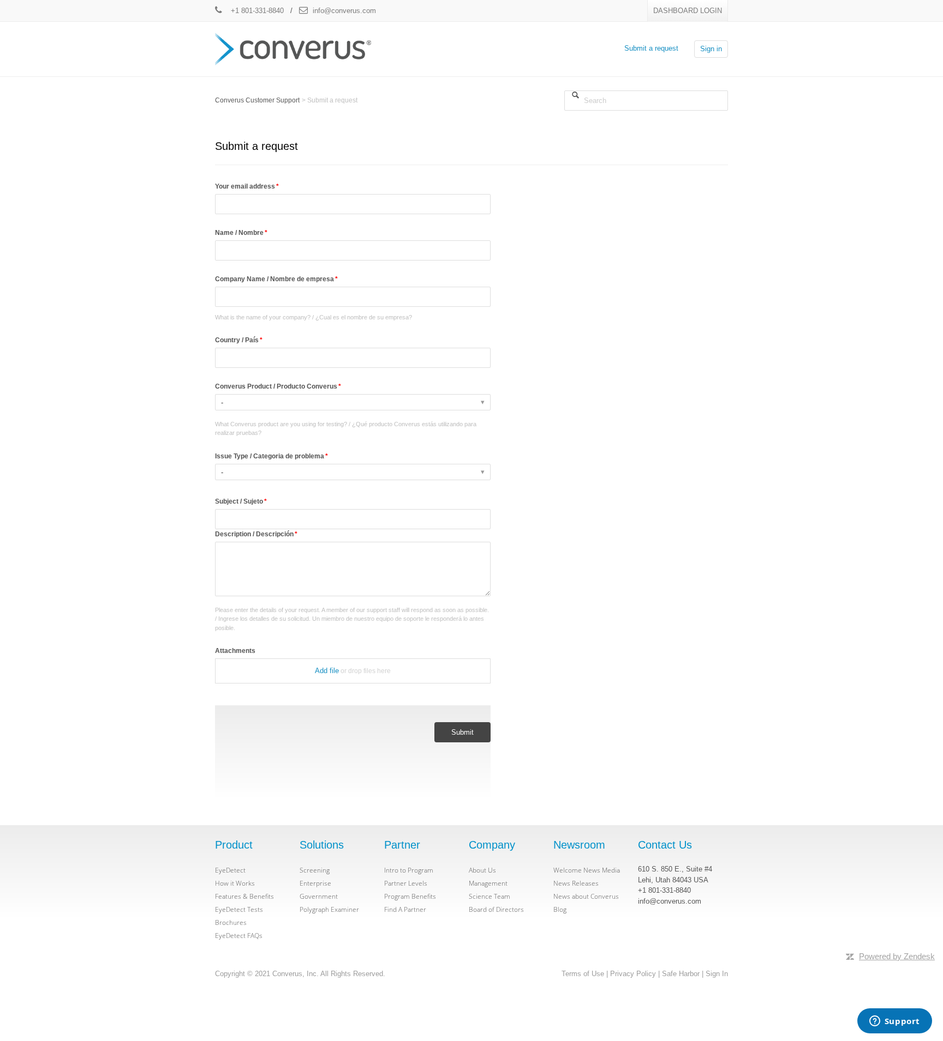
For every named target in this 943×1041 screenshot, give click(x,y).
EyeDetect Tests (239, 909)
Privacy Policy (633, 974)
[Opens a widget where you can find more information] (894, 1022)
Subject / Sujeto (239, 501)
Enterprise (315, 883)
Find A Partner (405, 909)
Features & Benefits (244, 896)
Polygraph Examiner (329, 909)
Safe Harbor (681, 974)
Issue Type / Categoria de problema (269, 456)
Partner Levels (405, 883)
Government (319, 896)
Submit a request (651, 48)
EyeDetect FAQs (238, 935)
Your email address (245, 186)
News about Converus (586, 896)
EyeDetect (230, 870)
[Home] (293, 48)
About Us (482, 870)
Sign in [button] (711, 49)
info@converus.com (344, 11)
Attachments (235, 651)
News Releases (576, 883)
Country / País (237, 340)
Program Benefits (410, 896)
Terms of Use (583, 974)
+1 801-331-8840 (256, 11)
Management (488, 883)
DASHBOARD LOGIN (687, 11)
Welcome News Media (586, 870)
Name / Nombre (239, 233)
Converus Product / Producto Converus (276, 386)
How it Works (235, 883)
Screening (315, 870)
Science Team (489, 896)
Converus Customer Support (257, 100)
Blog (559, 909)
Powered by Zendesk (897, 956)
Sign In (717, 974)
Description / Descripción (254, 534)
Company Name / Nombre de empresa (274, 279)
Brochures (231, 922)
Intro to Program (408, 870)
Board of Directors (496, 909)
